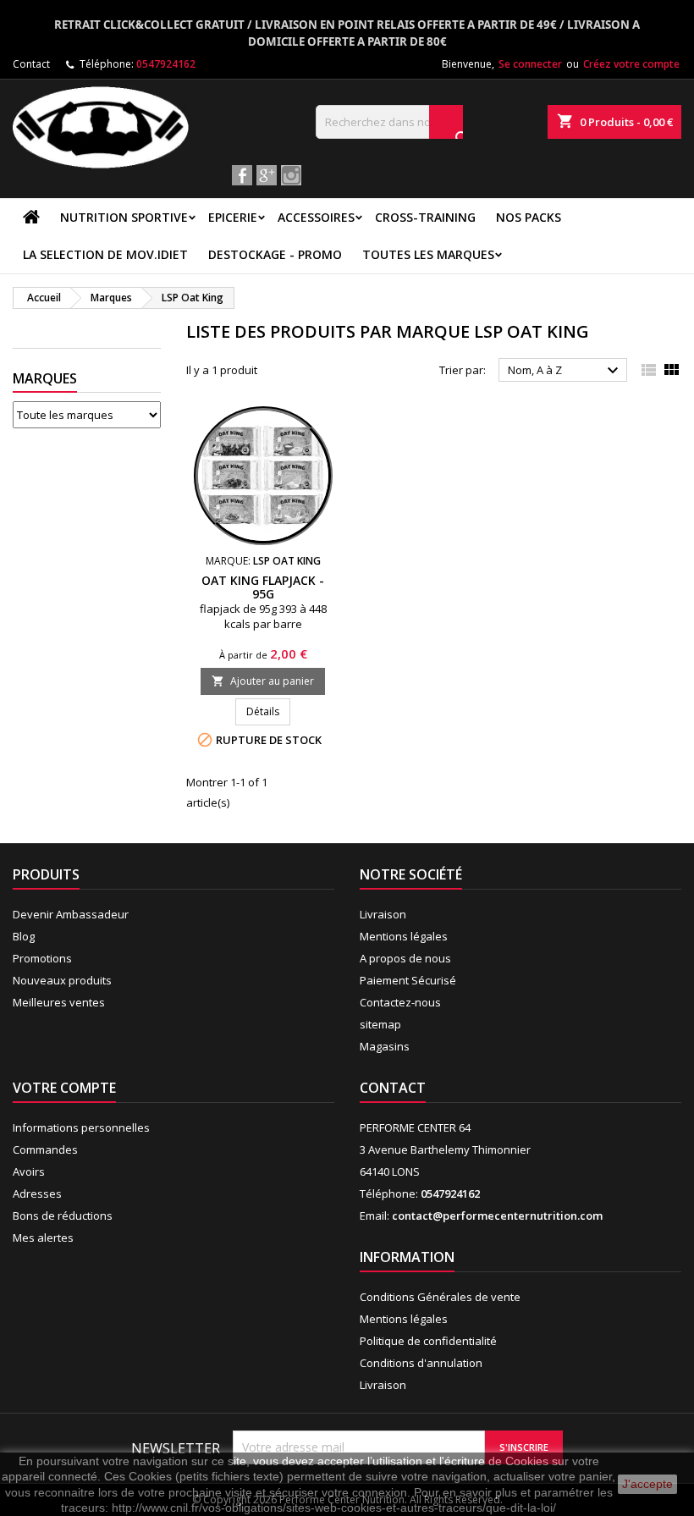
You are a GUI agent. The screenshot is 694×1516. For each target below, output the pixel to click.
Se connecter (530, 64)
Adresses (37, 1193)
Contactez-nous (400, 1002)
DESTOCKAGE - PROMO (275, 254)
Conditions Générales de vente (440, 1296)
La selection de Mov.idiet (105, 254)
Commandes (45, 1149)
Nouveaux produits (62, 980)
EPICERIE (232, 217)
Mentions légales (404, 936)
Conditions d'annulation (421, 1362)
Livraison (383, 914)
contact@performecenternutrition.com (497, 1215)
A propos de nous (405, 958)
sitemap (380, 1024)
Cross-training (425, 217)
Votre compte (64, 1087)
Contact (31, 64)
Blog (24, 936)
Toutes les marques (428, 254)
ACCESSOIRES (316, 217)
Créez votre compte (631, 64)
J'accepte (647, 1484)
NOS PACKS (528, 217)
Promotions (42, 958)
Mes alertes (43, 1237)
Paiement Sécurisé (408, 980)
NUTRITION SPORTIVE (124, 217)
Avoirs (29, 1171)
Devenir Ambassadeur (71, 914)
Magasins (385, 1046)
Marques (45, 378)
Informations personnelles (81, 1127)
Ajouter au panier (263, 681)
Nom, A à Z (565, 371)
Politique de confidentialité (428, 1340)
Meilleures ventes (59, 1002)
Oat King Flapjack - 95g (262, 587)
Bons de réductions (63, 1215)
